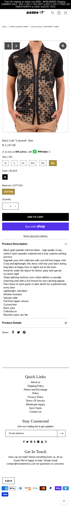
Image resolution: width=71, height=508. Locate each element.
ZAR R (8, 481)
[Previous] (8, 46)
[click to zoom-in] (63, 46)
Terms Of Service (35, 400)
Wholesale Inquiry (35, 404)
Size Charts (35, 408)
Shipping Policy (35, 386)
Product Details (11, 322)
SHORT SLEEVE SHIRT (19, 27)
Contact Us (35, 411)
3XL (43, 163)
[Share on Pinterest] (24, 332)
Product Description (14, 244)
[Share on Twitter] (18, 332)
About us (35, 382)
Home (4, 27)
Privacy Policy (35, 397)
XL (23, 163)
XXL (33, 163)
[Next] (16, 46)
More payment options (35, 236)
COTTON (8, 192)
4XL (53, 163)
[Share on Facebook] (13, 332)
